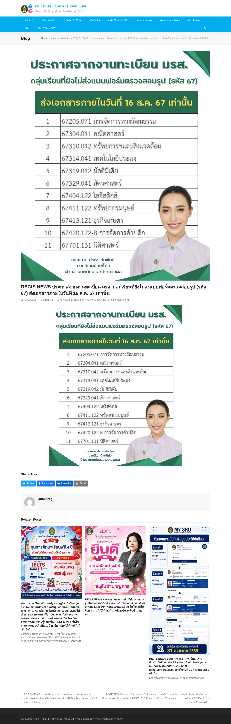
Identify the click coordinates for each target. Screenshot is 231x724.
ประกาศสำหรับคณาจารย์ (92, 300)
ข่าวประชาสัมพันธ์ (69, 300)
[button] (205, 28)
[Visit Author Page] (29, 502)
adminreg (48, 300)
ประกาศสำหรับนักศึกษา (118, 300)
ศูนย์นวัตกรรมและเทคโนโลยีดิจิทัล (62, 719)
